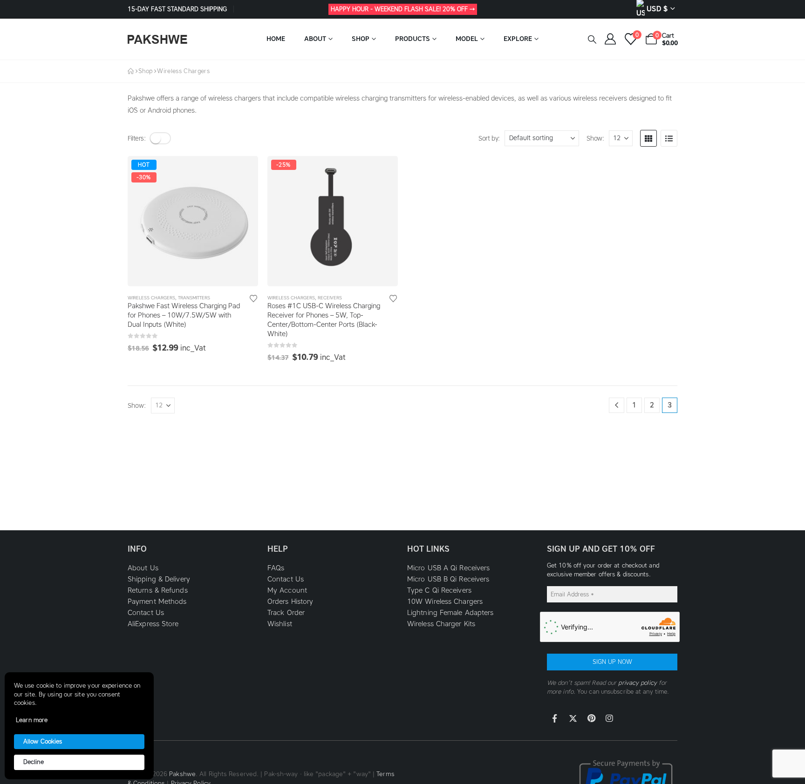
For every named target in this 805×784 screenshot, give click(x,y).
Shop (360, 39)
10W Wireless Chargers (445, 601)
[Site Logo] (157, 39)
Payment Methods (157, 601)
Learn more (32, 719)
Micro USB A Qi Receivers (448, 568)
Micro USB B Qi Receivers (448, 579)
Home (275, 39)
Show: (595, 138)
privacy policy (637, 682)
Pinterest (591, 718)
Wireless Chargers (151, 298)
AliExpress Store (153, 624)
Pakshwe (182, 773)
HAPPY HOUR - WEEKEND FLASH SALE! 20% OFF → (403, 9)
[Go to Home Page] (131, 71)
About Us (143, 568)
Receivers (330, 298)
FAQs (275, 568)
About (315, 39)
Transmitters (194, 298)
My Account (287, 590)
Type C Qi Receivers (439, 590)
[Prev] (616, 405)
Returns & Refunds (158, 590)
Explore (518, 39)
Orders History (290, 601)
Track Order (286, 612)
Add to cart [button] (242, 171)
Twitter (573, 718)
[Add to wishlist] (253, 298)
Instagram (609, 718)
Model (467, 39)
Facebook (555, 718)
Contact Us (146, 612)
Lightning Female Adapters (450, 612)
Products (412, 39)
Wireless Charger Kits (441, 624)
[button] (592, 39)
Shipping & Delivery (159, 579)
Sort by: (489, 138)
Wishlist (279, 624)
